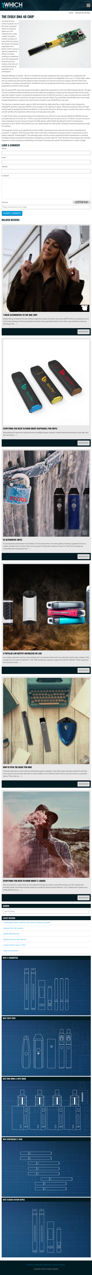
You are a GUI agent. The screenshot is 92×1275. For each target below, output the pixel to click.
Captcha (5, 202)
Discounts (39, 1265)
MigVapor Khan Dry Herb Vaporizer (14, 939)
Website (5, 167)
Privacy (55, 1265)
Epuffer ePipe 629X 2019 (11, 934)
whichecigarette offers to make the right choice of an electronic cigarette (26, 922)
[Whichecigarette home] (12, 8)
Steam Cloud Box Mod (10, 951)
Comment (5, 176)
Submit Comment (12, 213)
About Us (30, 1265)
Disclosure (47, 1265)
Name (4, 148)
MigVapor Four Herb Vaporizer (13, 928)
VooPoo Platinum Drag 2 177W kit (14, 945)
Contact (62, 1265)
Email (4, 157)
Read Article (83, 332)
